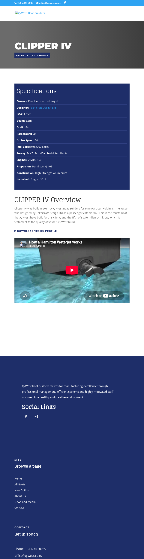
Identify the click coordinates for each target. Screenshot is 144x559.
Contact (19, 507)
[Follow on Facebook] (26, 416)
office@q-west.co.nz (28, 556)
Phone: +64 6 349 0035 (30, 549)
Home (18, 478)
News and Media (25, 502)
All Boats (19, 484)
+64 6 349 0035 (25, 3)
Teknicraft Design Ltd (42, 107)
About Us (20, 496)
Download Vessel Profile (36, 231)
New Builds (21, 490)
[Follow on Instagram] (36, 416)
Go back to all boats (32, 55)
